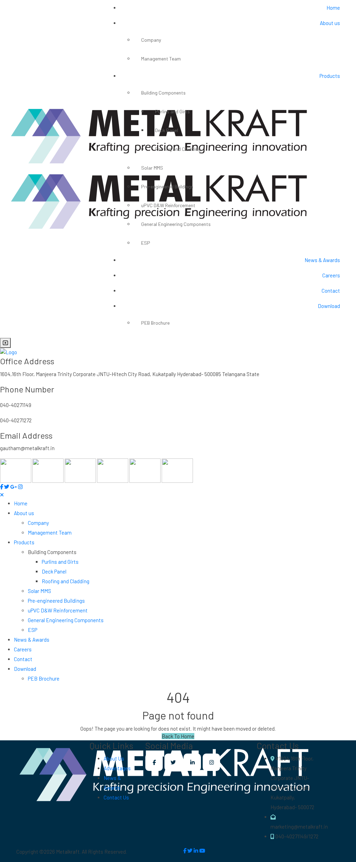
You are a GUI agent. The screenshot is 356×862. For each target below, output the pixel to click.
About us (330, 23)
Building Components (163, 93)
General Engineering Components (176, 224)
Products (329, 76)
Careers (331, 275)
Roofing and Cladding (178, 149)
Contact (331, 290)
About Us (114, 758)
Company (151, 40)
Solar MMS (152, 168)
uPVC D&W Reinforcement (168, 205)
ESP (145, 243)
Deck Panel (166, 130)
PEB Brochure (155, 323)
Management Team (161, 59)
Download (329, 306)
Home (333, 8)
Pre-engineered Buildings (167, 186)
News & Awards (322, 260)
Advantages (117, 768)
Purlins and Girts (172, 111)
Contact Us (116, 797)
